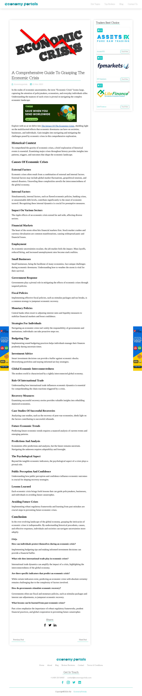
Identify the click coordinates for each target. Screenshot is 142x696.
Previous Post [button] (18, 640)
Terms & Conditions (95, 665)
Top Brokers (110, 4)
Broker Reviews (68, 665)
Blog (121, 4)
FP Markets (101, 79)
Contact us (133, 4)
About (49, 665)
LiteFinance (101, 107)
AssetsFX (101, 52)
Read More (125, 52)
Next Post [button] (83, 640)
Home (41, 665)
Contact (81, 665)
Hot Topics (95, 4)
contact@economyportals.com (79, 678)
